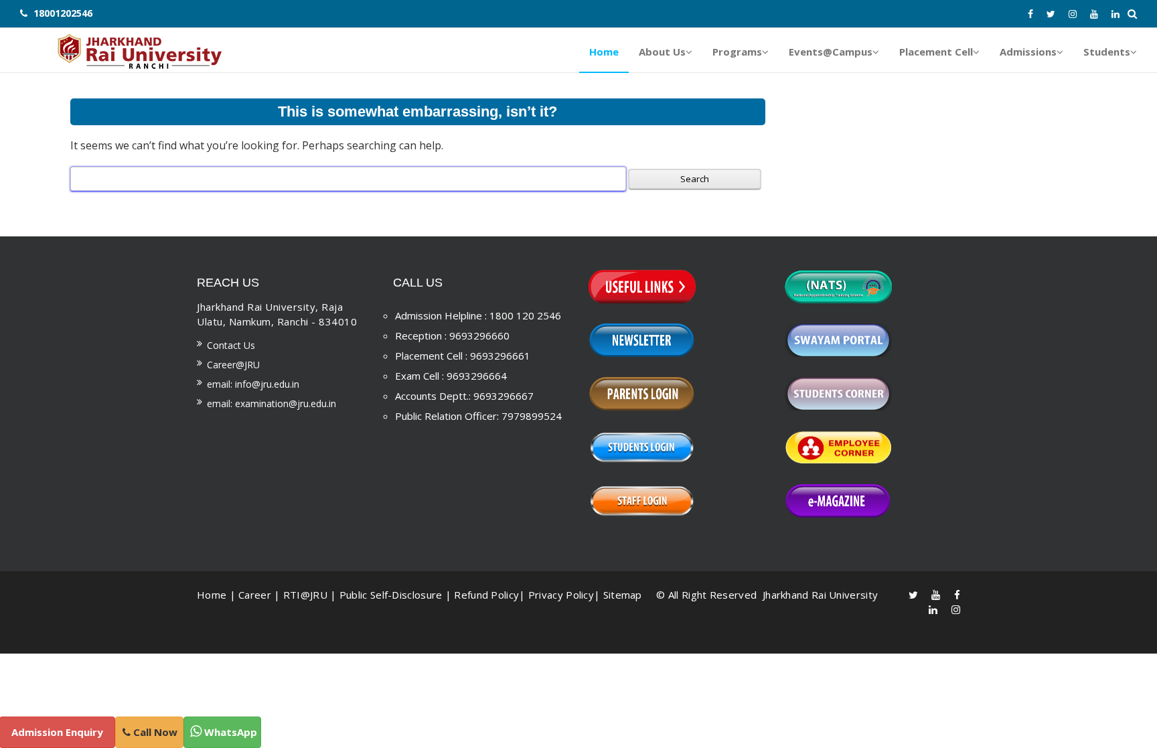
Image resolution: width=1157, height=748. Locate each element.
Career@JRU (233, 364)
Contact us (231, 345)
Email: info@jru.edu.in (253, 384)
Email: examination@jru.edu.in (271, 403)
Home (211, 594)
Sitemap (622, 594)
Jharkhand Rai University (819, 594)
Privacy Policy (561, 594)
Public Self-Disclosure (391, 594)
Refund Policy (486, 594)
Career (254, 594)
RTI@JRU (305, 594)
